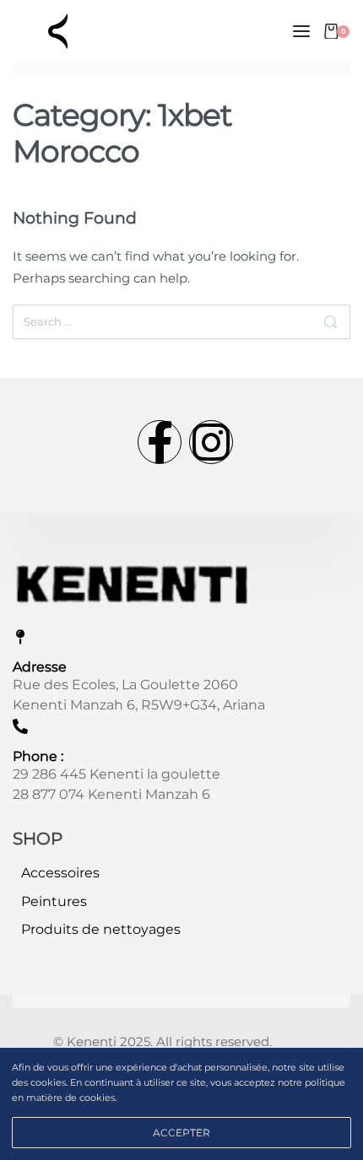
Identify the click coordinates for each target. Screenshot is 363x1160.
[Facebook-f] (160, 442)
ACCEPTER (181, 1132)
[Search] (330, 321)
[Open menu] (301, 31)
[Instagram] (211, 442)
